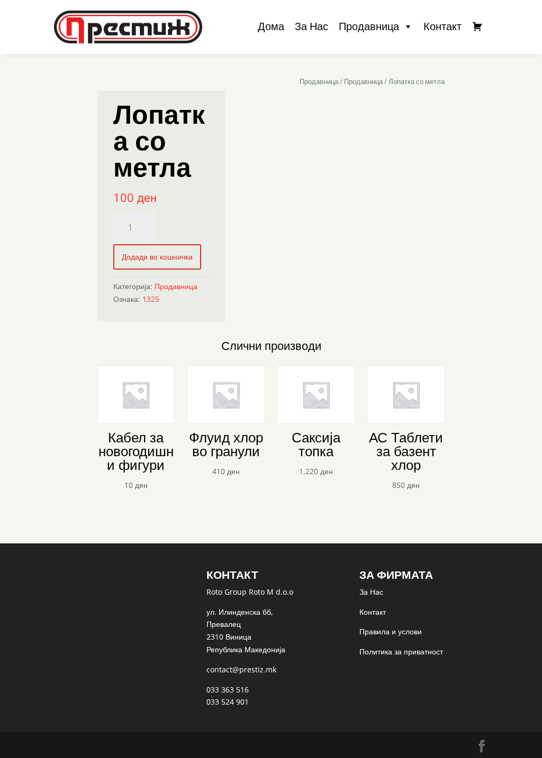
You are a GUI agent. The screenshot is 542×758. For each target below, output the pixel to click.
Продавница (369, 26)
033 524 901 (227, 702)
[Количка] (477, 26)
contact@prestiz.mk (241, 669)
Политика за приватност (401, 651)
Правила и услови (390, 631)
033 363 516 (227, 690)
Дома (271, 26)
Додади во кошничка (157, 257)
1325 (150, 299)
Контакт (442, 26)
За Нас (311, 26)
